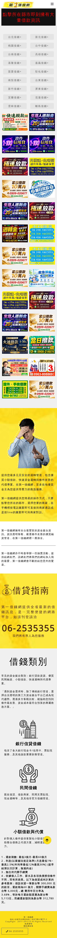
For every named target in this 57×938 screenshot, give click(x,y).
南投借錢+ (15, 80)
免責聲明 (28, 924)
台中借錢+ (42, 45)
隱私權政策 (28, 926)
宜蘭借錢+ (15, 97)
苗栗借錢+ (15, 71)
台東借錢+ (42, 80)
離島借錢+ (42, 106)
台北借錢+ (15, 37)
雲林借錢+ (15, 106)
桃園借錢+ (15, 45)
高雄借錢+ (42, 54)
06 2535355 (16, 931)
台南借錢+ (15, 54)
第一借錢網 (28, 917)
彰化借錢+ (42, 71)
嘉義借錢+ (42, 62)
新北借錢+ (42, 37)
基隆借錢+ (15, 62)
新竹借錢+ (15, 88)
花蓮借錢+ (42, 97)
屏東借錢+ (42, 88)
